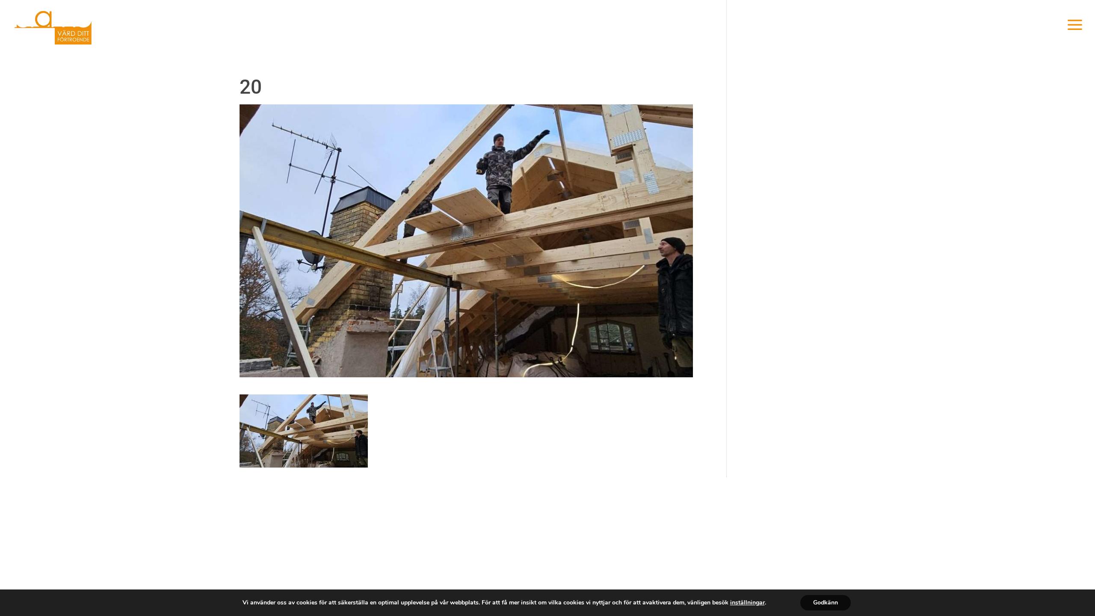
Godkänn (825, 602)
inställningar (747, 603)
